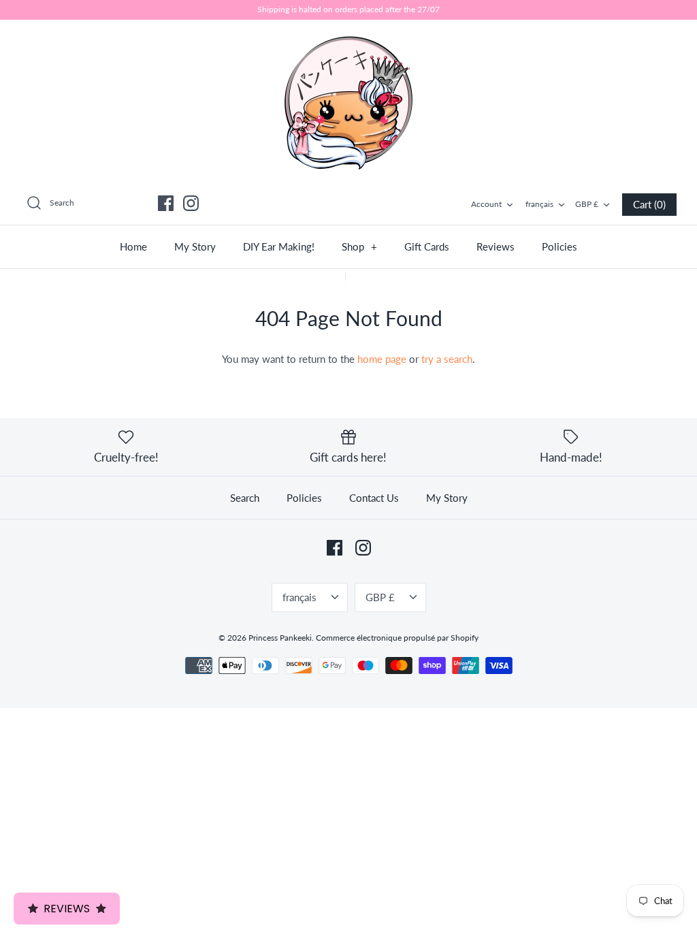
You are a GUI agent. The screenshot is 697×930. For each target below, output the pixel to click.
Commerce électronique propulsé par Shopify (397, 637)
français (539, 204)
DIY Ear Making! (278, 246)
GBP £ (586, 204)
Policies (559, 246)
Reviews (495, 246)
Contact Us (374, 498)
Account (486, 204)
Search (244, 498)
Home (133, 246)
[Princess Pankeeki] (348, 101)
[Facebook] (166, 203)
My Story (195, 246)
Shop (359, 246)
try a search (446, 359)
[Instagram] (191, 203)
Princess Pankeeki (280, 637)
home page (381, 359)
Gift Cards (426, 246)
